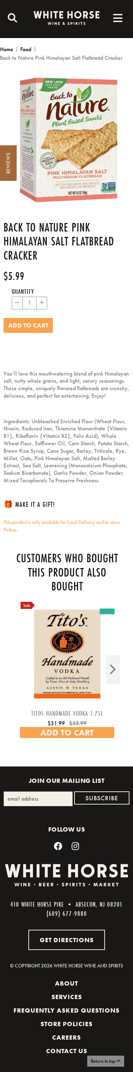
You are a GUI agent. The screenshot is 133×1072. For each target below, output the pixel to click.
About (66, 983)
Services (66, 997)
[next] (113, 669)
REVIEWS (8, 163)
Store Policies (66, 1024)
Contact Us (66, 1051)
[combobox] (11, 18)
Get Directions (67, 940)
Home (6, 49)
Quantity (23, 291)
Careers (66, 1037)
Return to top (103, 1061)
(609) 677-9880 (66, 913)
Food (25, 49)
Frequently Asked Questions (66, 1010)
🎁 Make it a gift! (29, 504)
